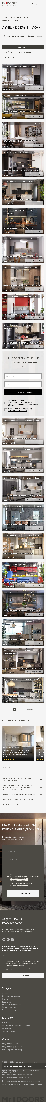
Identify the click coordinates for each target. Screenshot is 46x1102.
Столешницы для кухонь (13, 36)
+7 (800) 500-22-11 (13, 919)
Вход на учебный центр (12, 1050)
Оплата (5, 999)
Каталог (16, 17)
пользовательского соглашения (21, 402)
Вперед (30, 709)
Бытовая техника (35, 36)
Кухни (24, 17)
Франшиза (6, 1028)
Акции (5, 993)
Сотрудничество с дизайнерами (16, 1025)
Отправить (23, 975)
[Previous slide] (4, 767)
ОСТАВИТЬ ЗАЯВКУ (23, 392)
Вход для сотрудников (12, 1047)
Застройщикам (8, 1031)
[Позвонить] (37, 4)
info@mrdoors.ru (12, 922)
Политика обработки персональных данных (21, 1081)
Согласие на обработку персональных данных (22, 1084)
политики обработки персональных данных (19, 879)
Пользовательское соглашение (15, 1077)
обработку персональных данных (20, 409)
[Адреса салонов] (32, 4)
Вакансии (6, 1022)
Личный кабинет (9, 1007)
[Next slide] (9, 767)
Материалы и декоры (11, 996)
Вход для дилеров (10, 1044)
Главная (7, 17)
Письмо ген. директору (12, 1010)
